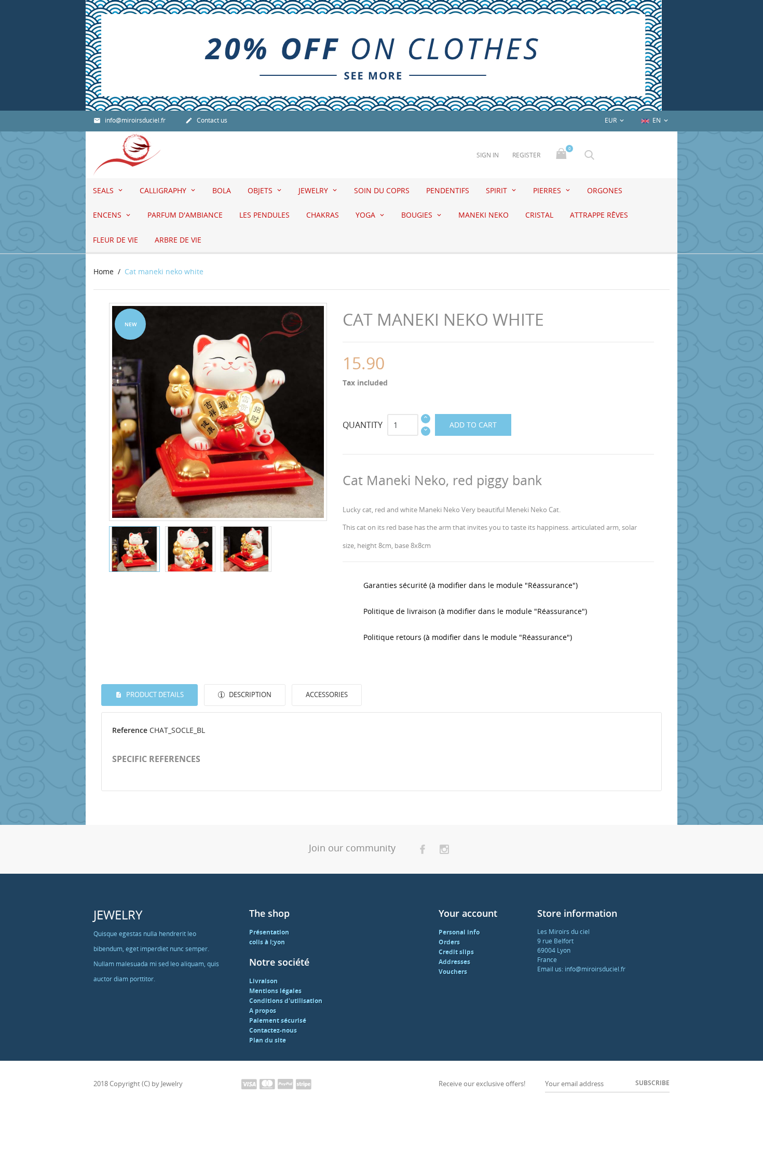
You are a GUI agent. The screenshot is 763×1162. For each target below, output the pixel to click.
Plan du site (267, 1040)
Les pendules (264, 215)
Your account (468, 913)
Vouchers (453, 971)
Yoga (366, 215)
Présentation (269, 932)
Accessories (327, 694)
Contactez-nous (273, 1030)
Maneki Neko (483, 215)
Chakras (322, 215)
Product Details (154, 694)
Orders (449, 942)
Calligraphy (164, 190)
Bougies (417, 215)
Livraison (263, 981)
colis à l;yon (267, 942)
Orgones (604, 190)
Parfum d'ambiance (185, 215)
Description (249, 694)
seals (104, 190)
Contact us (206, 120)
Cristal (539, 215)
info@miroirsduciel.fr (129, 120)
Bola (221, 190)
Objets (261, 190)
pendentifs (447, 190)
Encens (108, 215)
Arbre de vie (178, 240)
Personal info (459, 932)
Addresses (454, 961)
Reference (129, 730)
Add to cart (473, 425)
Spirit (497, 190)
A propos (262, 1010)
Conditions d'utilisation (285, 1000)
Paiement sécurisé (277, 1020)
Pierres (548, 190)
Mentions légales (275, 990)
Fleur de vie (115, 240)
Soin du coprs (382, 190)
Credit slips (456, 951)
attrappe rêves (599, 215)
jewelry (314, 190)
